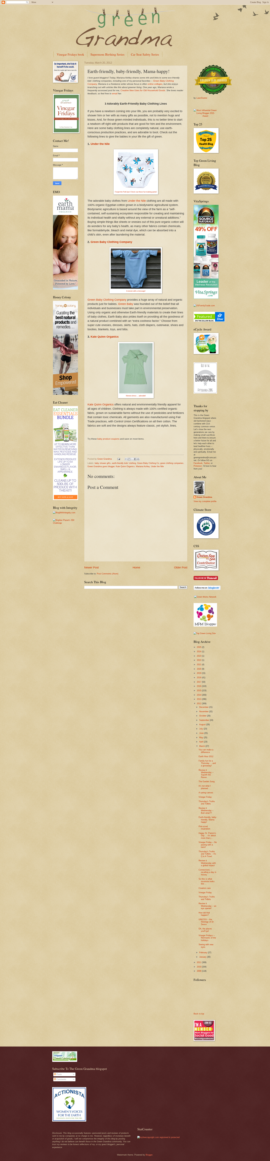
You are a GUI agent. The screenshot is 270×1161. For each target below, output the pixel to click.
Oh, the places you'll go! (205, 930)
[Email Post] (118, 459)
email (115, 93)
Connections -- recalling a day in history (207, 872)
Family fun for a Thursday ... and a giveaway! (207, 763)
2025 (199, 647)
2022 (199, 660)
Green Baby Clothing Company (112, 242)
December (204, 707)
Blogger (149, 1155)
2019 (199, 673)
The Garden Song (207, 781)
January (203, 957)
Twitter (207, 463)
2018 (199, 677)
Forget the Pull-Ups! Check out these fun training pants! (136, 192)
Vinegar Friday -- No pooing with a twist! (208, 844)
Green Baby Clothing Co (148, 463)
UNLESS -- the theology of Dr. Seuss (206, 921)
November (204, 711)
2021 (199, 664)
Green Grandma (204, 497)
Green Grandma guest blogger (101, 466)
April (201, 742)
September (204, 720)
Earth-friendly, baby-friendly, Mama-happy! (208, 819)
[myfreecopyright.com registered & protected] (158, 1137)
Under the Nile (100, 143)
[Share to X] (132, 459)
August (202, 724)
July (201, 729)
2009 (199, 971)
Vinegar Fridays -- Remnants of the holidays (207, 937)
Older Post (180, 567)
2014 (199, 695)
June (201, 733)
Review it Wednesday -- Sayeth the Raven (206, 773)
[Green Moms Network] (205, 597)
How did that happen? (204, 914)
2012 (199, 703)
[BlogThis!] (129, 459)
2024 (199, 651)
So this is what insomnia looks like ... (207, 881)
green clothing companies (171, 463)
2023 (199, 656)
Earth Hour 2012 (206, 756)
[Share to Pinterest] (138, 459)
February (203, 952)
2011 (199, 962)
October (203, 716)
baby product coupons (108, 439)
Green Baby (125, 304)
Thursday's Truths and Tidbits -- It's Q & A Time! (207, 854)
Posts (59, 1074)
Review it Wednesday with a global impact (207, 863)
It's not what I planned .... (205, 787)
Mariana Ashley (143, 466)
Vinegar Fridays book (70, 54)
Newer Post (91, 567)
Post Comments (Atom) (107, 574)
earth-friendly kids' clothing (124, 463)
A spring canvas (206, 792)
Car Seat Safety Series (145, 54)
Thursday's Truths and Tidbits (207, 802)
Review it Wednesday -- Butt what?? (206, 810)
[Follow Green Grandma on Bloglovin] (207, 589)
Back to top (199, 1014)
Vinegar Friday (205, 797)
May (201, 737)
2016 (199, 686)
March (202, 746)
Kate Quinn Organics (105, 336)
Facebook (198, 463)
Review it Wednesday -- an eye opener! (207, 906)
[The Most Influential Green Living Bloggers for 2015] (205, 116)
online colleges (155, 84)
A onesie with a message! (135, 291)
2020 (199, 669)
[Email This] (126, 459)
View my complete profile (205, 501)
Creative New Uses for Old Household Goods (142, 90)
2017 (199, 682)
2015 (199, 690)
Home (136, 567)
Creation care (205, 888)
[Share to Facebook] (135, 459)
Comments (61, 1079)
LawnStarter (201, 98)
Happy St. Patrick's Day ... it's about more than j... (207, 835)
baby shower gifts (103, 463)
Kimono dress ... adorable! (136, 396)
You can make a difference (206, 751)
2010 (199, 967)
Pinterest (198, 466)
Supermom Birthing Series (107, 54)
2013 (199, 699)
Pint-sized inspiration (204, 827)
